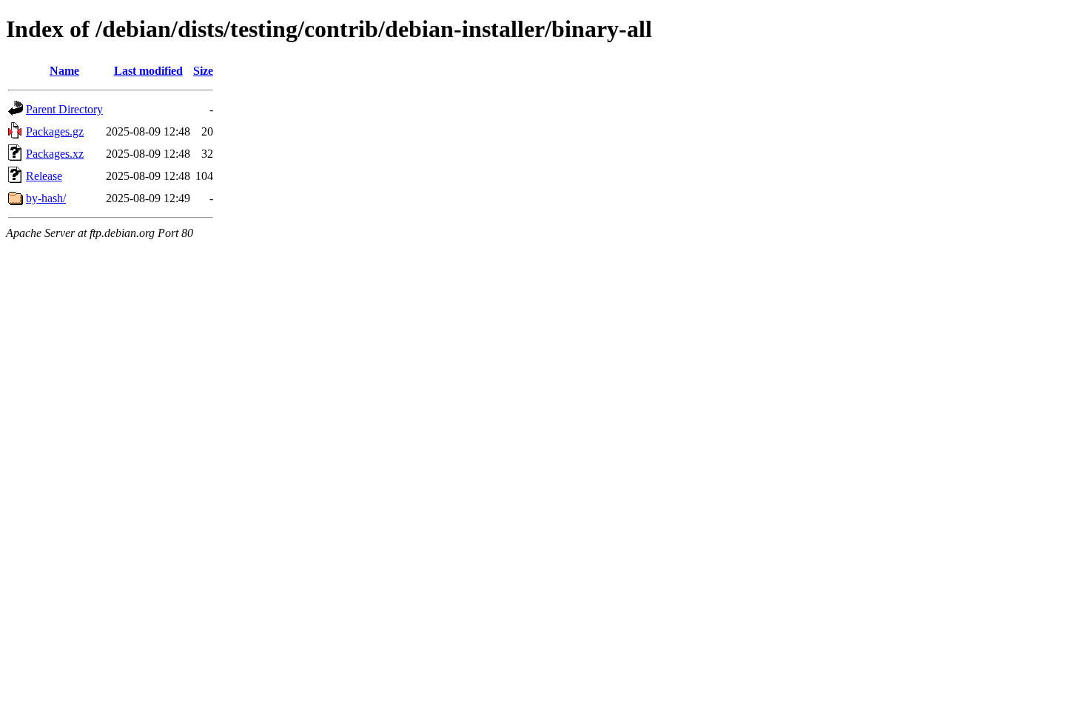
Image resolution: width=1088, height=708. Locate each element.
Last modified (148, 70)
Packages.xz (55, 153)
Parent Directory (64, 109)
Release (44, 176)
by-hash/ (46, 198)
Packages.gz (55, 131)
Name (64, 70)
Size (203, 70)
